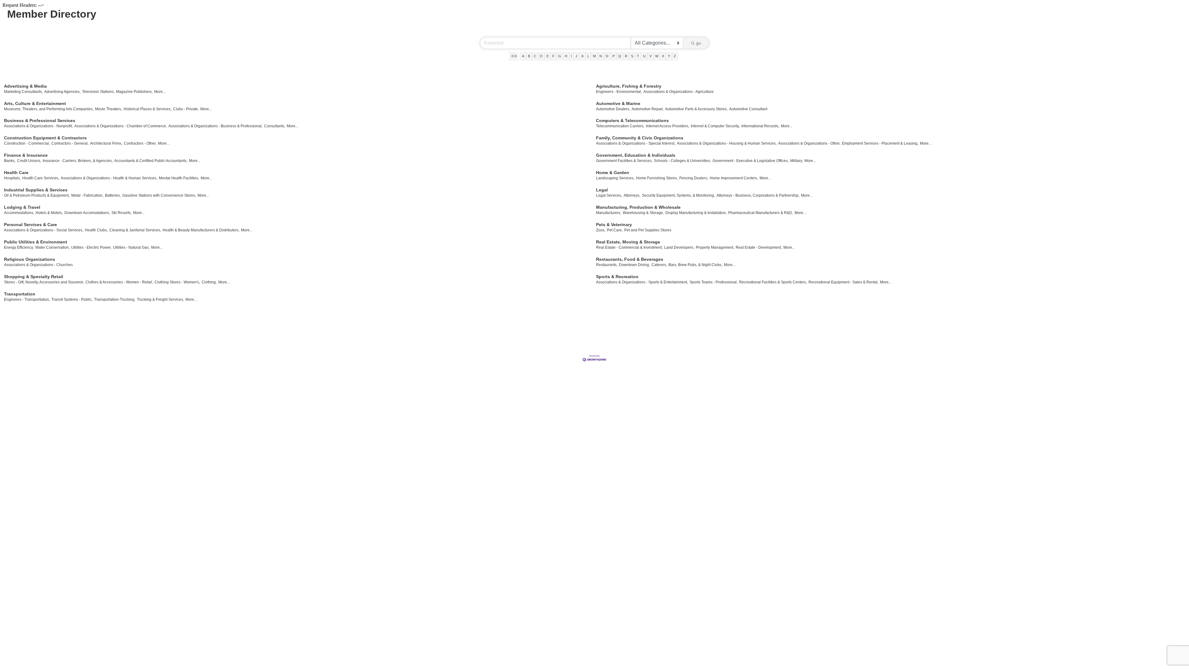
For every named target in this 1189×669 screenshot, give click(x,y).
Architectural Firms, (106, 143)
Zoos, (600, 230)
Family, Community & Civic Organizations (639, 137)
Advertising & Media (25, 86)
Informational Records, (760, 126)
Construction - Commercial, (27, 143)
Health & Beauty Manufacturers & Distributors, (201, 230)
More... (160, 92)
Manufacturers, (608, 213)
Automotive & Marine (618, 103)
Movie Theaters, (108, 109)
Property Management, (715, 247)
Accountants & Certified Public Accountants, (150, 161)
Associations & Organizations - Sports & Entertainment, (642, 282)
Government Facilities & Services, (624, 161)
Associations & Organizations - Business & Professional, (215, 126)
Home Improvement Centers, (734, 178)
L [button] (588, 56)
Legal (602, 189)
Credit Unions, (29, 161)
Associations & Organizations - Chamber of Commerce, (120, 126)
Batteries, (113, 195)
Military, (796, 161)
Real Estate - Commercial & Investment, (629, 247)
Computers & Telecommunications (632, 120)
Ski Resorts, (121, 213)
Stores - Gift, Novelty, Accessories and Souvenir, (44, 282)
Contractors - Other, (140, 143)
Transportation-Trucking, (114, 299)
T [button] (638, 56)
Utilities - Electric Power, (91, 247)
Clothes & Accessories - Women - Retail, (119, 282)
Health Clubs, (96, 230)
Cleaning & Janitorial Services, (135, 230)
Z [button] (675, 56)
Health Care (16, 172)
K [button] (582, 56)
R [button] (626, 56)
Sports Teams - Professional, (714, 282)
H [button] (566, 56)
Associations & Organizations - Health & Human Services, (109, 178)
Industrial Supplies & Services (36, 189)
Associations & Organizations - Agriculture (678, 92)
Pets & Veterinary (614, 224)
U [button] (644, 56)
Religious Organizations (29, 259)
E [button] (548, 56)
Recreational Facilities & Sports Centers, (773, 282)
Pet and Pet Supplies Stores (647, 230)
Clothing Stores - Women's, (177, 282)
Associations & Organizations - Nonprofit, (38, 126)
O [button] (607, 56)
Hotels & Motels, (49, 213)
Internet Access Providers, (667, 126)
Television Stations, (98, 92)
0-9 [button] (514, 56)
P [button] (613, 56)
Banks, (9, 161)
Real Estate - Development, (759, 247)
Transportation (19, 293)
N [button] (600, 56)
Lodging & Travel (22, 207)
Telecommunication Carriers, (620, 126)
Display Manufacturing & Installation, (696, 213)
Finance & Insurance (26, 155)
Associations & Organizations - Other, (809, 143)
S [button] (632, 56)
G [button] (559, 56)
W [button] (656, 56)
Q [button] (619, 56)
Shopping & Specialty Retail (33, 276)
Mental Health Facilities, (179, 178)
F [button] (553, 56)
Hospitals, (12, 178)
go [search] (698, 43)
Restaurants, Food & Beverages (629, 259)
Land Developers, (679, 247)
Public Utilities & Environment (35, 241)
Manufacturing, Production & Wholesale (638, 207)
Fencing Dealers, (693, 178)
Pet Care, (615, 230)
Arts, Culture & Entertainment (35, 103)
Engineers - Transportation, (27, 299)
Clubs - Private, (186, 109)
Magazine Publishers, (134, 92)
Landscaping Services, (615, 178)
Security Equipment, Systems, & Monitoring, (678, 195)
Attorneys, (632, 195)
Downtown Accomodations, (87, 213)
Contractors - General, (70, 143)
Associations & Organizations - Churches (38, 265)
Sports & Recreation (617, 276)
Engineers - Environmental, (619, 92)
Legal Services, (609, 195)
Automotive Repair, (648, 109)
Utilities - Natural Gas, (131, 247)
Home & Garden (612, 172)
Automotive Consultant (748, 109)
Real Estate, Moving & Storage (628, 241)
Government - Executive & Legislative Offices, (750, 161)
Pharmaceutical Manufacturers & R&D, (760, 213)
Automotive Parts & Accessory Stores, (696, 109)
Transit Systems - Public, (72, 299)
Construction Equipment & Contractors (45, 137)
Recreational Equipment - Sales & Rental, (843, 282)
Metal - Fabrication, (87, 195)
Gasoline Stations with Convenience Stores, (159, 195)
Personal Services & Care (30, 224)
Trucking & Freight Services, (160, 299)
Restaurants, (606, 265)
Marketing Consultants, (23, 92)
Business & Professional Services (39, 120)
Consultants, (274, 126)
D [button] (541, 56)
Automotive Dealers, (613, 109)
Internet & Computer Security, (715, 126)
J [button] (576, 56)
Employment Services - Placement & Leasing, (880, 143)
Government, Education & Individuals (635, 155)
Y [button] (669, 56)
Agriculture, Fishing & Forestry (628, 86)
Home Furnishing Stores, (657, 178)
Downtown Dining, (634, 265)
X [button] (663, 56)
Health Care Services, (40, 178)
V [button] (650, 56)
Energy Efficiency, (19, 247)
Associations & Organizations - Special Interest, (635, 143)
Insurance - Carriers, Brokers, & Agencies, (78, 161)
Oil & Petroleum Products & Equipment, (37, 195)
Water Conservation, (52, 247)
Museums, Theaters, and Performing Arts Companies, (49, 109)
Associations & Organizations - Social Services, (43, 230)
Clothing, (209, 282)
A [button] (523, 56)
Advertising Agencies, (62, 92)
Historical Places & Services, (148, 109)
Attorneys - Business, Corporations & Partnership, (757, 195)
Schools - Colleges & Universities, (682, 161)
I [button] (571, 56)
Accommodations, (19, 213)
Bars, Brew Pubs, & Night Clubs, (695, 265)
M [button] (594, 56)
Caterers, (659, 265)
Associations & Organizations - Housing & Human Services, (727, 143)
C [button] (535, 56)
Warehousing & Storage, (643, 213)
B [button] (529, 56)
